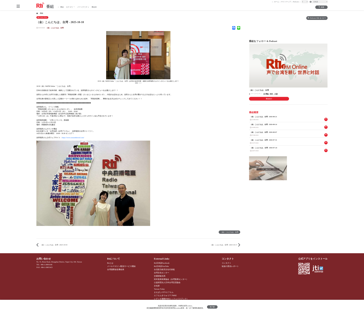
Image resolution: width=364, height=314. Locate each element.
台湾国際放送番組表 (115, 269)
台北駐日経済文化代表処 (164, 269)
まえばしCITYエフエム (163, 292)
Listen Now (43, 17)
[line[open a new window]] (238, 28)
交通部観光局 (159, 276)
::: (272, 2)
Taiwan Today (159, 289)
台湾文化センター (161, 273)
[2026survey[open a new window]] (268, 169)
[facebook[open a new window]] (233, 28)
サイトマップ (286, 2)
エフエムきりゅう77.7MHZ (165, 295)
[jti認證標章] (319, 269)
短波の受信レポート (230, 266)
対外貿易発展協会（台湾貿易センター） (171, 279)
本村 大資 (274, 94)
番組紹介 (269, 99)
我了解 (212, 307)
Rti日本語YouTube (161, 266)
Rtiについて (113, 258)
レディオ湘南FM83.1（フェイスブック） (171, 299)
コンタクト (228, 258)
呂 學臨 (266, 94)
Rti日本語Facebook (161, 263)
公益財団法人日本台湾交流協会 (167, 282)
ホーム (277, 2)
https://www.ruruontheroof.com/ (73, 138)
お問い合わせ (43, 258)
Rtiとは (110, 263)
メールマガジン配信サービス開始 (121, 266)
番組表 (94, 7)
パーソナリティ (83, 7)
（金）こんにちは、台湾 (55, 28)
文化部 (157, 286)
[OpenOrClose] (18, 6)
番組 (62, 7)
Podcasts (296, 2)
